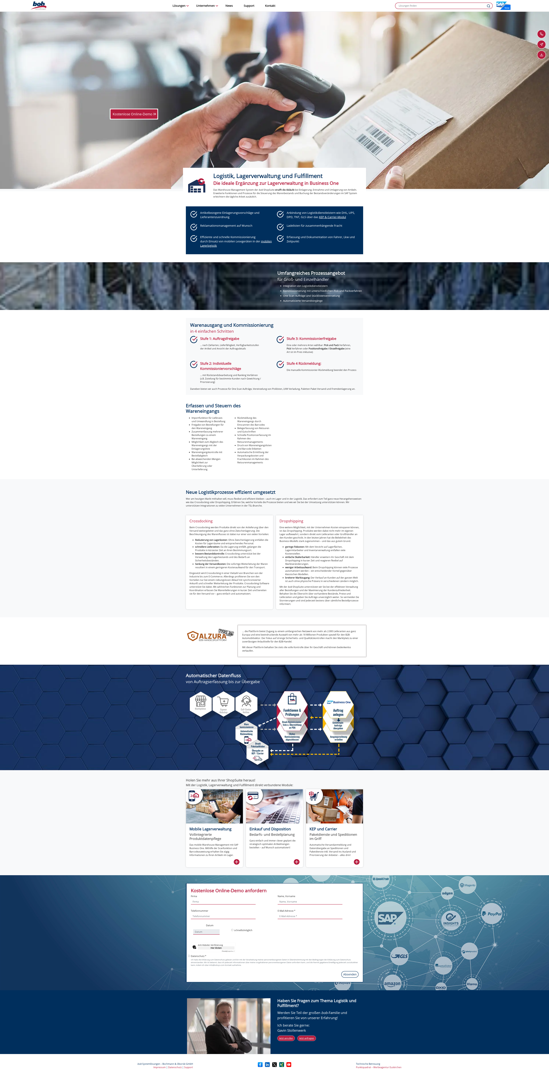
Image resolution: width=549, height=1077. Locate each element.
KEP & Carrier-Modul (332, 217)
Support (188, 1067)
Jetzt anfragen (306, 1038)
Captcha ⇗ (228, 951)
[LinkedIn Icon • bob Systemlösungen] (267, 1064)
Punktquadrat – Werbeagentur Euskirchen (378, 1067)
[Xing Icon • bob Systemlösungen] (281, 1064)
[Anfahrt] (541, 44)
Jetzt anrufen (286, 1038)
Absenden (350, 974)
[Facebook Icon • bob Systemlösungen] (260, 1064)
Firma (194, 896)
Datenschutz (175, 1067)
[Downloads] (541, 55)
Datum (209, 925)
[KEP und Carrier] (334, 806)
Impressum (159, 1067)
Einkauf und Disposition (270, 828)
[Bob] (38, 5)
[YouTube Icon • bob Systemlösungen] (288, 1064)
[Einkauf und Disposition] (274, 806)
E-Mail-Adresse (286, 910)
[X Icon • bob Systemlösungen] (274, 1064)
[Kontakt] (541, 34)
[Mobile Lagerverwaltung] (214, 806)
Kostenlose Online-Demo (132, 114)
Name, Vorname (286, 896)
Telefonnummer (199, 910)
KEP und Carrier (323, 828)
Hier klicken (216, 948)
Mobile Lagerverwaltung (210, 828)
